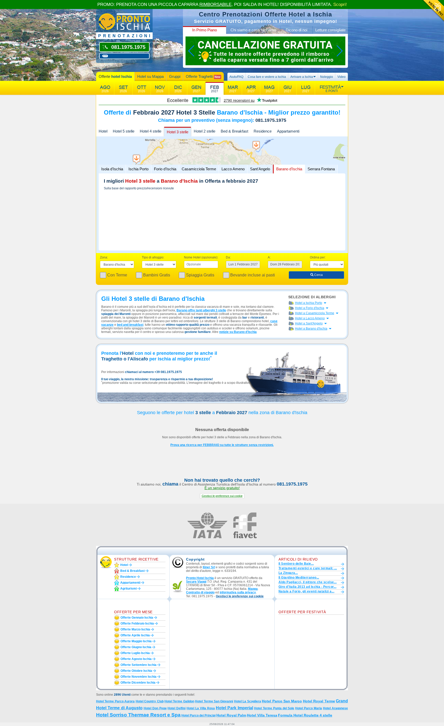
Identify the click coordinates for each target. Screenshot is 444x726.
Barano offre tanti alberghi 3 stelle (201, 310)
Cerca (318, 275)
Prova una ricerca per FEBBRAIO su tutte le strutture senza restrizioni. (222, 445)
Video (341, 77)
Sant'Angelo (260, 169)
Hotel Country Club (150, 701)
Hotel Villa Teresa (262, 715)
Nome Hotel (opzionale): (201, 257)
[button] (222, 496)
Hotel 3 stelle (177, 132)
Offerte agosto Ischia (136, 659)
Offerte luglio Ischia (135, 653)
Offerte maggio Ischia (136, 641)
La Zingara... (288, 573)
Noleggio (326, 77)
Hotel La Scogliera (247, 701)
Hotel (103, 131)
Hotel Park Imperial (234, 708)
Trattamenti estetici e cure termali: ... (308, 568)
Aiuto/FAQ (236, 77)
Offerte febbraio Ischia (137, 623)
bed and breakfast (130, 325)
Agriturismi (128, 588)
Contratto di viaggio (200, 592)
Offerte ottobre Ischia (136, 671)
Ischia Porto (138, 169)
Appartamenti (288, 131)
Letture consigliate (330, 30)
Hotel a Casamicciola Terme (314, 313)
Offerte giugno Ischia (136, 647)
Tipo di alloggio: (153, 257)
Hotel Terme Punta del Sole (274, 708)
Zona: (104, 257)
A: (269, 257)
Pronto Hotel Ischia (200, 578)
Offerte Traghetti (203, 76)
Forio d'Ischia (165, 169)
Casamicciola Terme (199, 169)
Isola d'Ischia (112, 169)
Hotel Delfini (177, 708)
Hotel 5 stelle (123, 131)
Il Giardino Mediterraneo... (299, 577)
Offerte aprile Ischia (135, 635)
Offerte (115, 76)
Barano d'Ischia (289, 169)
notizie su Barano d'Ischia (238, 332)
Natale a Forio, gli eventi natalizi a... (306, 591)
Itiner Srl (209, 567)
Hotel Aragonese (335, 708)
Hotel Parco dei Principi (198, 715)
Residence (263, 131)
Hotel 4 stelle (150, 131)
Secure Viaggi (196, 581)
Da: (228, 257)
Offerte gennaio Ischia (137, 617)
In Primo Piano (204, 30)
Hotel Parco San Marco (282, 701)
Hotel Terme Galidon (179, 701)
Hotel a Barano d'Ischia (311, 328)
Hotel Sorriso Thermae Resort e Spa (138, 715)
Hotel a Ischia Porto (308, 303)
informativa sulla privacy (238, 592)
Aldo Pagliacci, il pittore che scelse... (308, 582)
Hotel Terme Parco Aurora (115, 701)
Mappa (253, 589)
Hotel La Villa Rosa (201, 708)
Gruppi (174, 76)
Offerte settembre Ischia (138, 665)
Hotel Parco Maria (308, 708)
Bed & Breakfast (234, 131)
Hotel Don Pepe (155, 708)
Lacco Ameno (233, 169)
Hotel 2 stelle (204, 131)
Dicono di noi (296, 30)
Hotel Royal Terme (319, 701)
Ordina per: (318, 257)
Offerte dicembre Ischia (138, 682)
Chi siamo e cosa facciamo (253, 30)
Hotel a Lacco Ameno (310, 318)
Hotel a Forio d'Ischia (309, 308)
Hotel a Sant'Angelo (309, 323)
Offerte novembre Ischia (138, 676)
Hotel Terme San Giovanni (214, 701)
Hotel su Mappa (150, 76)
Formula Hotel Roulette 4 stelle (305, 715)
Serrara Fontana (321, 169)
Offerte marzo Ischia (135, 629)
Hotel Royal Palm (231, 715)
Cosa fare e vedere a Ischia (267, 77)
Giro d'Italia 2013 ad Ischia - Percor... (307, 587)
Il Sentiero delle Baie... (296, 563)
